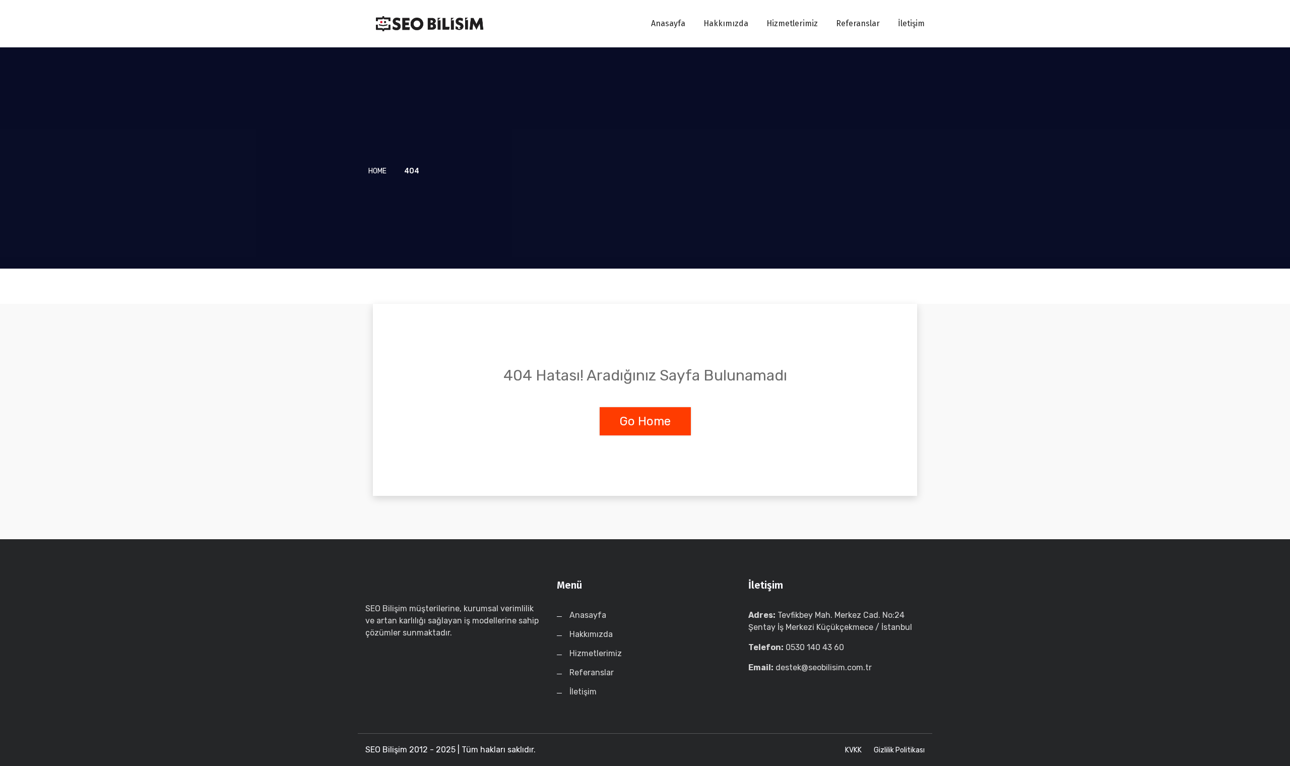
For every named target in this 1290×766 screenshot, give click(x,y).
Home (377, 171)
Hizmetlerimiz (792, 23)
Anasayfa (668, 23)
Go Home (645, 421)
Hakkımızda (725, 23)
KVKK (853, 750)
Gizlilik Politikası (899, 750)
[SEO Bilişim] (429, 23)
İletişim (911, 23)
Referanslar (858, 23)
